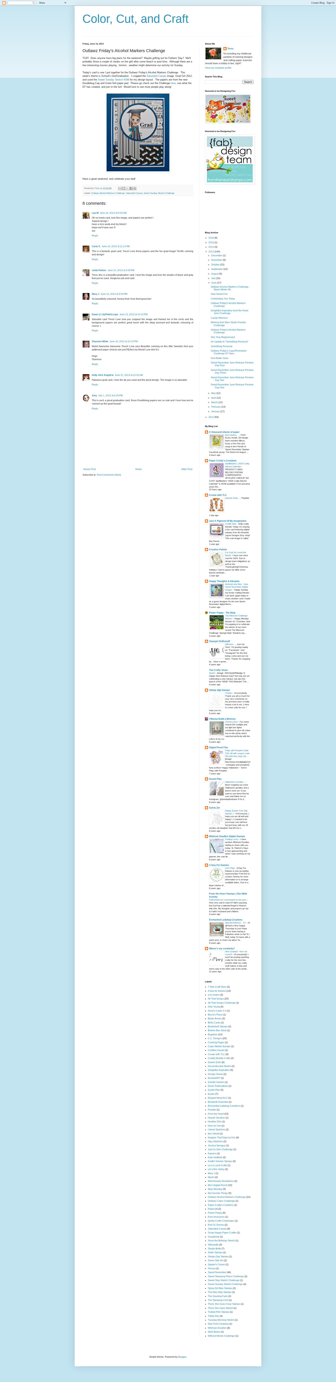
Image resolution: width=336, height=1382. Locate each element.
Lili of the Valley (216, 1169)
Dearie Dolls (214, 1062)
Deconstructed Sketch (219, 1066)
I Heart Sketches (216, 1129)
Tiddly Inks (213, 1316)
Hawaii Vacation (216, 1117)
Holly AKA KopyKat (103, 375)
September (217, 269)
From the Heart (216, 1113)
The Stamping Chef (218, 1300)
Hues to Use (214, 1125)
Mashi (211, 1177)
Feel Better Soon (219, 358)
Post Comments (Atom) (109, 475)
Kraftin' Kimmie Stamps (220, 1161)
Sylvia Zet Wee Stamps (220, 1288)
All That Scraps (216, 998)
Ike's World (213, 1133)
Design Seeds (215, 1074)
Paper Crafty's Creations (223, 460)
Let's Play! (230, 868)
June (214, 282)
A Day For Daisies (219, 865)
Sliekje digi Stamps (219, 690)
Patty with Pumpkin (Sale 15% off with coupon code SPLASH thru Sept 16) (237, 753)
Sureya (211, 1268)
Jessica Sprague (217, 1145)
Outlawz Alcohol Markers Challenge (108, 193)
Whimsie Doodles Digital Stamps (227, 836)
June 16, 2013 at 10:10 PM (123, 341)
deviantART (214, 1078)
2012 (211, 417)
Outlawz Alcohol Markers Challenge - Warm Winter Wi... (230, 288)
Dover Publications (218, 1086)
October (215, 264)
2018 (211, 237)
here (173, 83)
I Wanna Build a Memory (222, 719)
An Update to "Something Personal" (229, 341)
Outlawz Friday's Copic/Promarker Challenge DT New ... (229, 352)
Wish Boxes (214, 1331)
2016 (211, 242)
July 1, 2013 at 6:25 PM (110, 395)
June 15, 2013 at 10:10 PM (133, 314)
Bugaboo (213, 1034)
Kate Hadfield (215, 1157)
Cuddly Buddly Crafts (219, 1058)
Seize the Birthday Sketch (221, 1240)
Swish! (212, 673)
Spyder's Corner (216, 1264)
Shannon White (100, 341)
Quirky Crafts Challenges (221, 1220)
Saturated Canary (156, 75)
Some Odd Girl (215, 1260)
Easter (211, 1094)
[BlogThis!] (124, 188)
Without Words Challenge (221, 1336)
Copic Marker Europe (219, 1046)
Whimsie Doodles (217, 1328)
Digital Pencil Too (218, 747)
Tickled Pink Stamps (218, 1312)
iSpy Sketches (215, 1141)
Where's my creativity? (222, 948)
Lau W (95, 213)
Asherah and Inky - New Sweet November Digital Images (236, 587)
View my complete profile (218, 68)
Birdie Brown (214, 1018)
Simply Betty (214, 1248)
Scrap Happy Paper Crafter (222, 1232)
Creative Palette (218, 549)
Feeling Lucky (232, 839)
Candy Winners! (219, 318)
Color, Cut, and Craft (135, 18)
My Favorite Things (218, 1193)
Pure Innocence (216, 1217)
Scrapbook (213, 1236)
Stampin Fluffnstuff (219, 641)
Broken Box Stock (217, 1030)
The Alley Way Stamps (219, 1292)
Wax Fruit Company (218, 1323)
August (215, 273)
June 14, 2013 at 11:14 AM (116, 246)
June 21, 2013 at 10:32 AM (129, 375)
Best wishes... (232, 435)
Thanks (229, 693)
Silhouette (213, 1244)
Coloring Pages (216, 1042)
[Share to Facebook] (131, 188)
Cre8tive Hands (216, 1050)
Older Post (186, 469)
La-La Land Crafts (217, 1165)
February (216, 406)
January (215, 411)
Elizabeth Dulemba (218, 1102)
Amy (94, 395)
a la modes (214, 994)
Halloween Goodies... (235, 782)
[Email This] (120, 188)
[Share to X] (127, 188)
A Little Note (231, 524)
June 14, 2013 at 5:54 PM (114, 294)
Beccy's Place (215, 1014)
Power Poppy (215, 1212)
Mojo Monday (215, 1189)
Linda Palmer (99, 270)
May (213, 393)
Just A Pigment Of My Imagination (227, 521)
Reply (95, 235)
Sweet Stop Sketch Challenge (223, 1280)
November (217, 260)
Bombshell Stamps (218, 1026)
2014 (211, 247)
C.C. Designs (215, 1038)
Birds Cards (214, 1022)
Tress (230, 48)
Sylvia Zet (214, 807)
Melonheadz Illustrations (221, 1181)
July (213, 278)
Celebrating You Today (223, 298)
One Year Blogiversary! (223, 337)
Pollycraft (213, 1209)
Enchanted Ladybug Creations (225, 919)
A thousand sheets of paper (224, 432)
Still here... (230, 644)
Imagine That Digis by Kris (221, 1137)
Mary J (95, 294)
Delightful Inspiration (219, 1070)
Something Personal (221, 346)
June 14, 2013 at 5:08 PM (121, 270)
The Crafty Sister (218, 670)
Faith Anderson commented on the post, (228, 900)
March (214, 402)
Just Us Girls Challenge (220, 1149)
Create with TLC (218, 495)
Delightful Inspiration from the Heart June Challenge (229, 312)
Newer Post (89, 469)
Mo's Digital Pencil (217, 1185)
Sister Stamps (215, 1252)
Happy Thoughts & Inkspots (224, 581)
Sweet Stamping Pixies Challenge (226, 1276)
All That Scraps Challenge (221, 1002)
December (217, 255)
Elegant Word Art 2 (218, 1098)
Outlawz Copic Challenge (221, 1201)
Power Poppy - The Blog (222, 612)
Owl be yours (231, 722)
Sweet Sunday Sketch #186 (113, 79)
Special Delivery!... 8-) (236, 923)
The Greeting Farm (218, 1296)
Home (138, 469)
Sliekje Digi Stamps (218, 1256)
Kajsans (212, 1153)
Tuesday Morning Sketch (221, 1320)
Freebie (212, 1109)
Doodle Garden (216, 1082)
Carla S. (96, 246)
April (214, 397)
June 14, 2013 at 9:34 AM (113, 213)
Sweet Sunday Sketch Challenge (159, 193)
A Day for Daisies (217, 991)
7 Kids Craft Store (217, 987)
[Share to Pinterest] (135, 188)
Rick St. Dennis (216, 1225)
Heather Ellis (214, 1121)
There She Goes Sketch (220, 1308)
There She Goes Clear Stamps (224, 1304)
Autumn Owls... (232, 498)
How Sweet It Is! (219, 294)
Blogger (182, 1357)
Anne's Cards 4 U (217, 1010)
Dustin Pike (215, 779)
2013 (211, 251)
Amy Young (214, 1006)
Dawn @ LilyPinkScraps (105, 314)
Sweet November (217, 1272)
